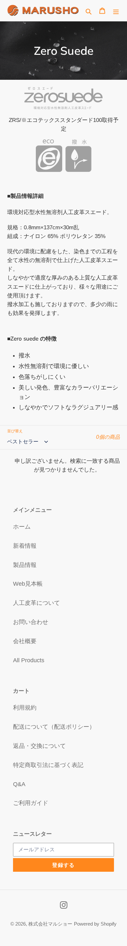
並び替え (15, 431)
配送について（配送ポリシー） (54, 727)
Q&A (19, 784)
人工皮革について (36, 603)
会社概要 (24, 641)
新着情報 (24, 546)
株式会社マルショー (50, 924)
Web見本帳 (28, 584)
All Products (28, 660)
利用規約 (24, 707)
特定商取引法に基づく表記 (48, 765)
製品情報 (24, 565)
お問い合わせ (30, 622)
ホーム (22, 526)
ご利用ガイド (30, 803)
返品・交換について (39, 746)
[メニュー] (116, 10)
